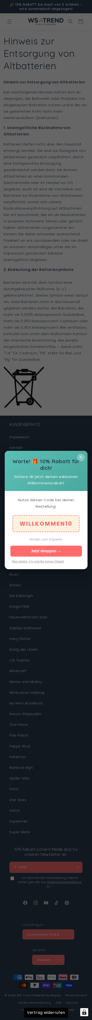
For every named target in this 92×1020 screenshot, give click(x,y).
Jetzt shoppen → (46, 551)
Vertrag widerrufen (46, 1012)
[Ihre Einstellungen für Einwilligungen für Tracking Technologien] (84, 1012)
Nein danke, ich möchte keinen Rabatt (38, 561)
